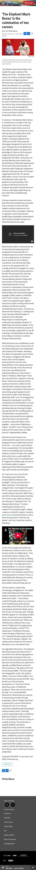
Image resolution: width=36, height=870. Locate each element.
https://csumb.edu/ (10, 839)
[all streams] (33, 867)
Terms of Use (8, 822)
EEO (5, 831)
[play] (3, 867)
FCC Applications (9, 843)
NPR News (7, 764)
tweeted (9, 515)
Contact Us (7, 813)
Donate (29, 3)
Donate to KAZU (9, 835)
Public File (7, 818)
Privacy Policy (8, 826)
